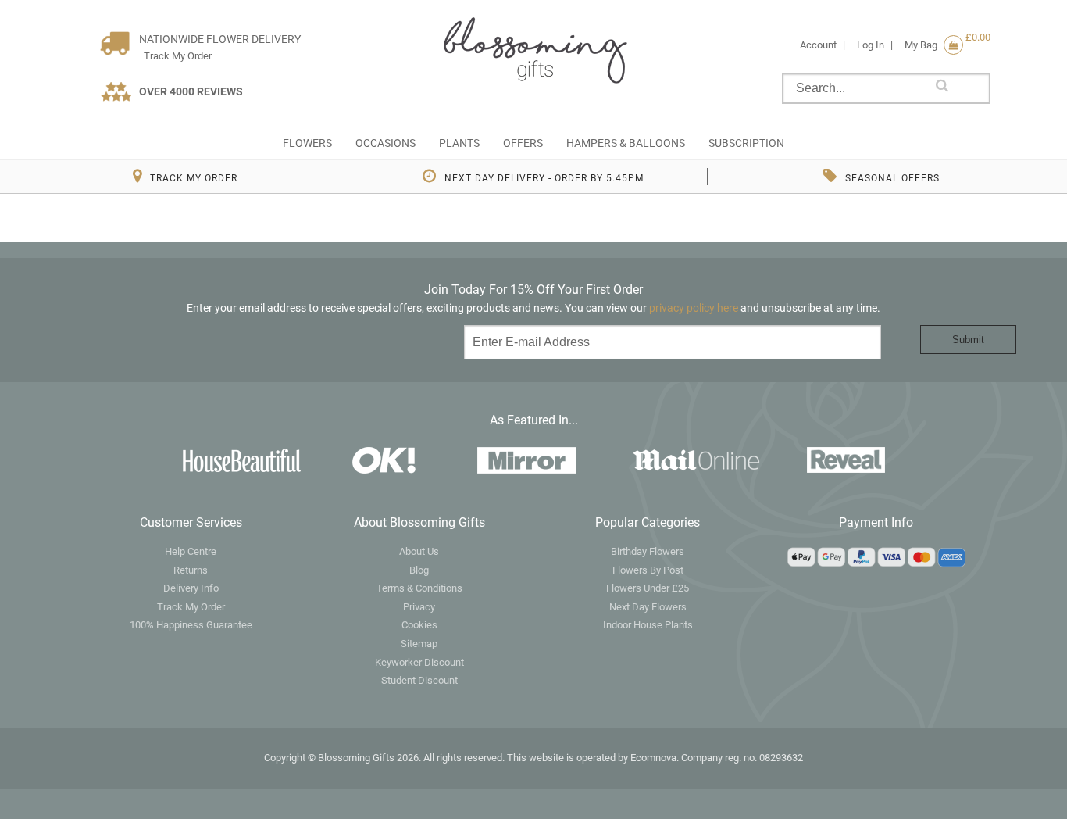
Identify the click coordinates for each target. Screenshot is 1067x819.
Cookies (419, 625)
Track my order (193, 178)
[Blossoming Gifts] (533, 49)
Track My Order (175, 56)
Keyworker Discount (419, 662)
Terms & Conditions (419, 588)
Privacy (419, 607)
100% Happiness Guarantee (191, 625)
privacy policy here (694, 308)
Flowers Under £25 (647, 588)
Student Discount (419, 680)
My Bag (934, 45)
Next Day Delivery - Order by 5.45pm (544, 178)
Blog (419, 570)
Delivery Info (191, 588)
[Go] (942, 85)
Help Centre (190, 551)
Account (818, 45)
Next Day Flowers (648, 607)
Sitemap (419, 643)
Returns (190, 570)
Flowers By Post (647, 570)
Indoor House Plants (648, 625)
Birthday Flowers (647, 551)
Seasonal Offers (892, 178)
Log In (870, 45)
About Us (419, 551)
